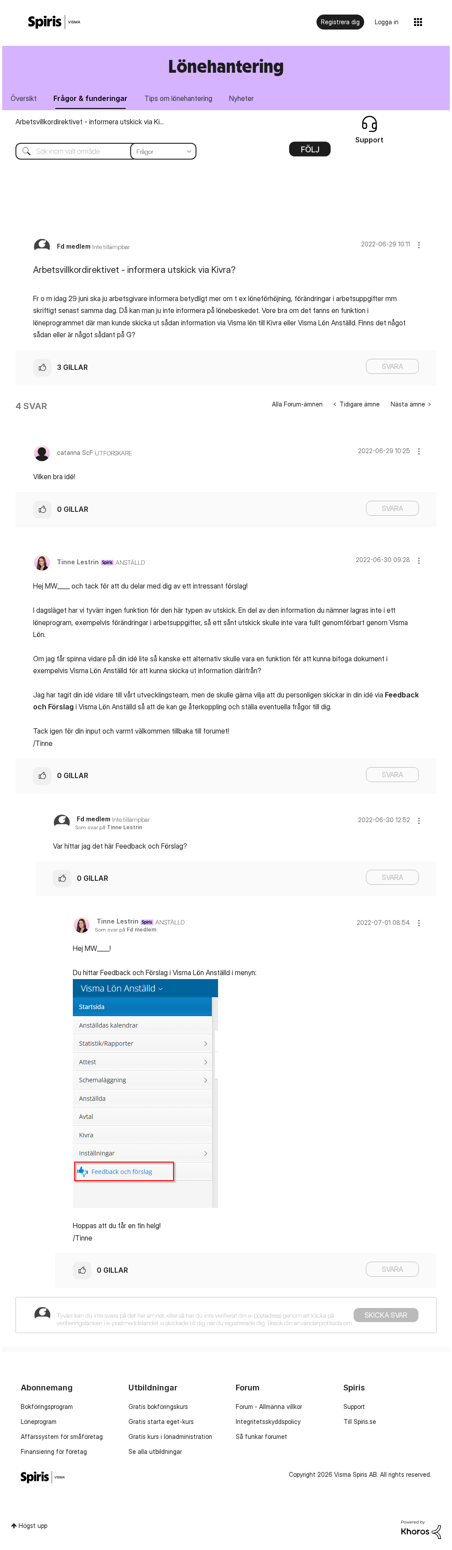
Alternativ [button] (310, 152)
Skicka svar (386, 1315)
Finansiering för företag (54, 1451)
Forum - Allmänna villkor (269, 1406)
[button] (419, 245)
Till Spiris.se (359, 1421)
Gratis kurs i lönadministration (170, 1436)
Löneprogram (38, 1421)
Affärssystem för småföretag (62, 1436)
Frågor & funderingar (90, 98)
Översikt (24, 98)
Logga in (387, 22)
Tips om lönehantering (178, 98)
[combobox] (99, 151)
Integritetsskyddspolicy (268, 1421)
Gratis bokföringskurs (158, 1406)
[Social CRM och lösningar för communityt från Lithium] (421, 1529)
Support (354, 1406)
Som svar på (108, 827)
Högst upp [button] (33, 1525)
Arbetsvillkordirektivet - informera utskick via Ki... (89, 121)
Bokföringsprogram (47, 1406)
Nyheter (241, 98)
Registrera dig (340, 22)
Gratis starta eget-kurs (161, 1421)
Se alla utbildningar (155, 1451)
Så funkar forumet (261, 1436)
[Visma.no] (54, 22)
